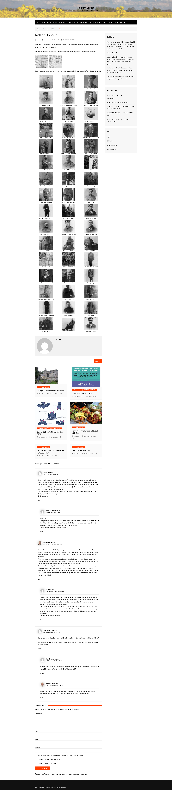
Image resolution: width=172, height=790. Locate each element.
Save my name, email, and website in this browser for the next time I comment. (60, 755)
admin (38, 40)
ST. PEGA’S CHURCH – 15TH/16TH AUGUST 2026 (118, 120)
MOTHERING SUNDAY (81, 451)
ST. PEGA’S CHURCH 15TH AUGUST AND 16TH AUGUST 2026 (121, 108)
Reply (39, 500)
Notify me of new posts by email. (46, 763)
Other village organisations (97, 22)
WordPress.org (111, 149)
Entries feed (110, 141)
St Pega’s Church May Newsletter (50, 391)
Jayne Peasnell (77, 396)
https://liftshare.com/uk (114, 72)
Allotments (83, 22)
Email (37, 739)
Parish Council (72, 22)
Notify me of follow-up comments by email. (49, 759)
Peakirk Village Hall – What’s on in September (118, 97)
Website (37, 747)
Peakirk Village (86, 7)
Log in (109, 137)
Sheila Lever (42, 394)
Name (37, 731)
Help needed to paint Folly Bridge (117, 102)
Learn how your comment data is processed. (74, 774)
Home (38, 22)
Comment (38, 713)
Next (96, 361)
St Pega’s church (58, 22)
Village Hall (45, 22)
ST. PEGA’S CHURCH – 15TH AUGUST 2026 (120, 114)
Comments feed (112, 145)
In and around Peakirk (116, 22)
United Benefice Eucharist (82, 393)
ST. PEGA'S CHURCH (68, 40)
